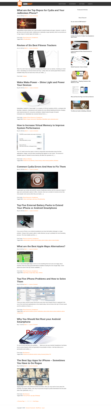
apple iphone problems (28, 311)
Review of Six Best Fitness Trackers (36, 45)
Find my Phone (26, 395)
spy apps (33, 395)
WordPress (38, 407)
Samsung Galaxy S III (46, 354)
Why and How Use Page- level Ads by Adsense (82, 96)
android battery (26, 240)
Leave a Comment (33, 15)
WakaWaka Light (46, 119)
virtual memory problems (48, 160)
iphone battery (45, 240)
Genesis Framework (30, 407)
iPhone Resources (27, 37)
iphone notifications (38, 311)
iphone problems (57, 311)
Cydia (24, 199)
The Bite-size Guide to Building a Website (81, 111)
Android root (26, 354)
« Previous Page (21, 401)
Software (25, 158)
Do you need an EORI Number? (78, 21)
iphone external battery (54, 240)
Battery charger (26, 119)
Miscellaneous (26, 352)
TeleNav (41, 272)
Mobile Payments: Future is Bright (79, 66)
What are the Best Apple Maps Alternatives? (41, 246)
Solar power (33, 119)
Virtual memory (38, 160)
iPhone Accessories (27, 238)
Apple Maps (26, 272)
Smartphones (35, 37)
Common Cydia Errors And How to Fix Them (41, 166)
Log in (43, 407)
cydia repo (34, 199)
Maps (37, 272)
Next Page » (36, 401)
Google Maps (32, 272)
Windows (29, 158)
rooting (39, 354)
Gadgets (25, 76)
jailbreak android (33, 354)
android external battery (35, 240)
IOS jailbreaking (27, 39)
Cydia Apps (29, 199)
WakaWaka (39, 119)
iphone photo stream (48, 311)
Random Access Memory (28, 160)
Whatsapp (37, 395)
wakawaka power (54, 119)
